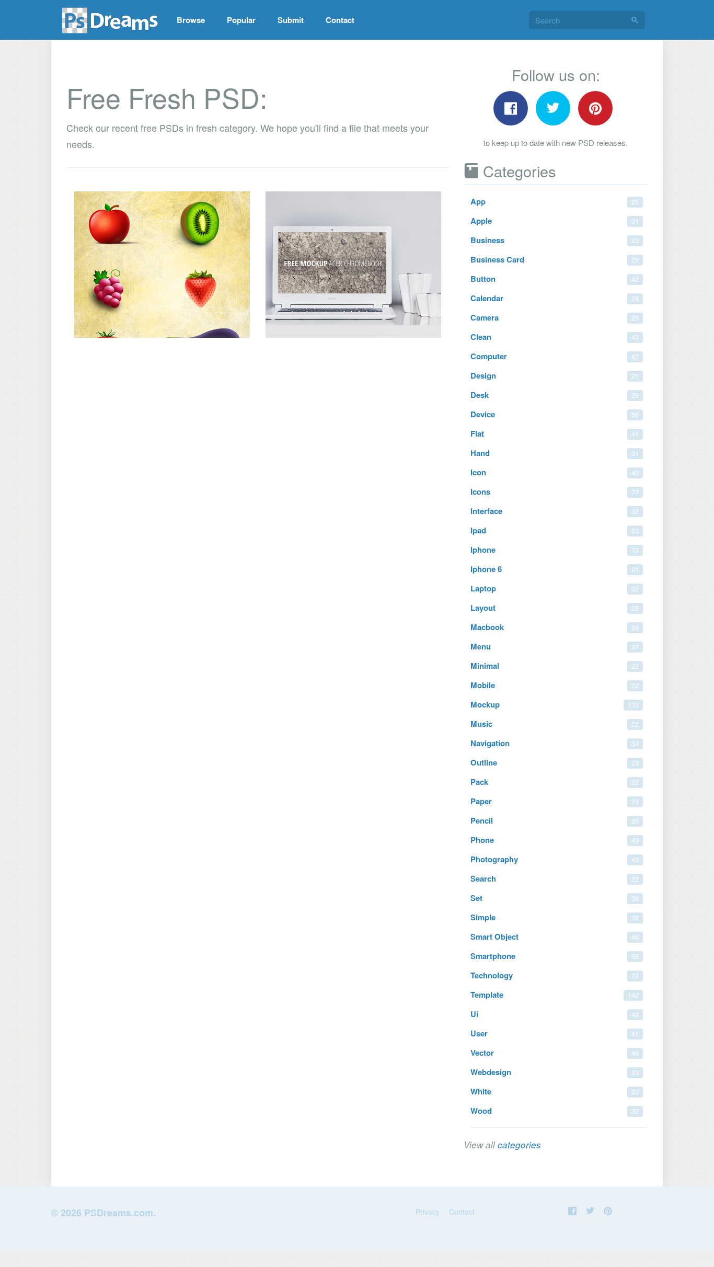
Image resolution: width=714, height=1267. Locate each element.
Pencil (554, 820)
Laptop (554, 588)
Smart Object (554, 936)
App (554, 201)
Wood (554, 1110)
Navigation (554, 743)
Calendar (554, 298)
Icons (554, 491)
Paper (554, 801)
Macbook (554, 627)
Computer (554, 356)
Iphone (554, 549)
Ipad (554, 530)
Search (554, 878)
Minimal (554, 665)
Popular (241, 20)
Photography (554, 859)
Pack (554, 781)
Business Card (554, 259)
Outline (554, 762)
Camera (554, 317)
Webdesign (554, 1072)
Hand (554, 453)
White (554, 1091)
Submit (291, 20)
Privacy (428, 1211)
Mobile (554, 685)
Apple (554, 220)
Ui (554, 1014)
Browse (191, 20)
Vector (554, 1052)
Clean (554, 337)
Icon (554, 472)
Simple (554, 917)
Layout (554, 607)
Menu (554, 646)
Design (554, 375)
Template (554, 994)
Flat (554, 433)
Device (554, 414)
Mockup (554, 704)
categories (519, 1144)
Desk (554, 395)
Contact (340, 20)
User (554, 1033)
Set (554, 898)
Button (554, 278)
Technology (554, 975)
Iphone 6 (554, 569)
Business (554, 240)
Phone (554, 840)
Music (554, 723)
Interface (554, 511)
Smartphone (554, 956)
